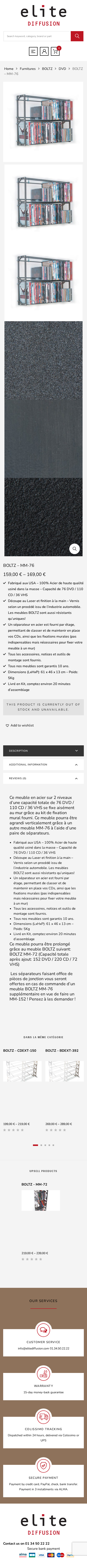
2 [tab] (41, 1145)
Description (18, 751)
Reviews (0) (17, 778)
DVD (62, 68)
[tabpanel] (22, 1091)
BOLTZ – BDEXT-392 (62, 1050)
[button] (74, 549)
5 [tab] (53, 1145)
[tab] (43, 750)
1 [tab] (35, 1145)
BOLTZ (47, 68)
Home (9, 68)
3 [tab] (45, 1145)
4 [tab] (49, 1145)
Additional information (28, 764)
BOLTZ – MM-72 (34, 1184)
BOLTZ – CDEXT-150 (19, 1050)
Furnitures (28, 68)
